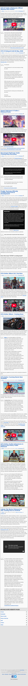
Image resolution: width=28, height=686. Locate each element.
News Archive (3, 616)
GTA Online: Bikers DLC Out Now (11, 273)
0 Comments (20, 11)
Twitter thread (16, 230)
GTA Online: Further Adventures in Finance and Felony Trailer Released (12, 445)
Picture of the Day (4, 618)
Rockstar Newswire (18, 158)
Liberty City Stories (19, 512)
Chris (3, 11)
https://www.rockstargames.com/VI (17, 47)
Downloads (3, 614)
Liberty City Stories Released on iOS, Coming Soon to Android (11, 509)
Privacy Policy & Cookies (13, 674)
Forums (2, 611)
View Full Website (14, 679)
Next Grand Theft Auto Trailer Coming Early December (10, 153)
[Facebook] (13, 676)
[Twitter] (15, 676)
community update (14, 206)
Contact (2, 622)
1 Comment (20, 113)
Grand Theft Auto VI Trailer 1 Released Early (10, 111)
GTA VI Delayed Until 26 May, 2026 (12, 51)
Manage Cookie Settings (22, 674)
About (2, 624)
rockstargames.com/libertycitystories (11, 605)
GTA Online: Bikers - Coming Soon (12, 314)
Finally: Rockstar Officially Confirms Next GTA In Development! (9, 192)
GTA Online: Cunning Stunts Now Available (12, 377)
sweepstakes (6, 422)
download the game (4, 529)
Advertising (6, 674)
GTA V (16, 275)
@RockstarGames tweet (8, 146)
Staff (2, 620)
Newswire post (3, 62)
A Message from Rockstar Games (10, 187)
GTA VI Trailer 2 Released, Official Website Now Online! (12, 8)
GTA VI (16, 11)
